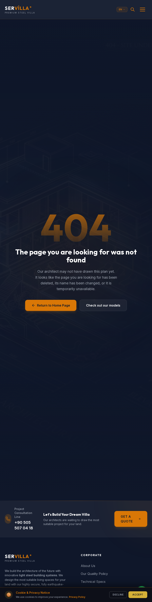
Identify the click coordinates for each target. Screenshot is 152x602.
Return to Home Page (53, 305)
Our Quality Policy (94, 574)
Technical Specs (93, 582)
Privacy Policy (77, 596)
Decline (118, 594)
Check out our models (103, 305)
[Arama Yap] (133, 9)
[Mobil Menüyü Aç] (142, 9)
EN (120, 9)
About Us (88, 566)
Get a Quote (127, 519)
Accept (137, 594)
